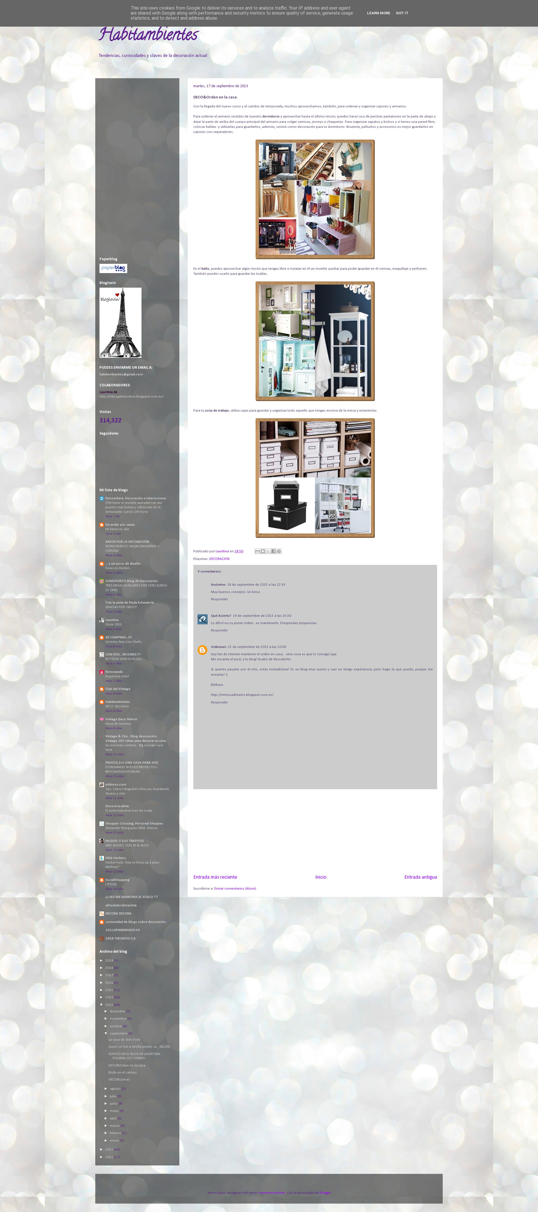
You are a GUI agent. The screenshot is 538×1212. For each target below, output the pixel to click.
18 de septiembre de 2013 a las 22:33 (256, 585)
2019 (109, 960)
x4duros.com (115, 784)
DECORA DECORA (118, 913)
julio (113, 1096)
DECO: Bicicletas (117, 706)
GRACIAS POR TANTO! (121, 607)
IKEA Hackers (115, 858)
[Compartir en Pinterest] (279, 551)
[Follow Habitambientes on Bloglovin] (120, 357)
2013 (109, 1005)
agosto (116, 1089)
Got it (402, 13)
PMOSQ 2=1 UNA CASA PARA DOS (131, 763)
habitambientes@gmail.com (121, 374)
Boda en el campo (122, 1072)
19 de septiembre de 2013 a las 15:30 (262, 616)
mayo (115, 1111)
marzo (115, 1126)
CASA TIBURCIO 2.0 (120, 938)
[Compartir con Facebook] (273, 551)
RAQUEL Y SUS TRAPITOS (124, 841)
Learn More (378, 13)
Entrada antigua (420, 877)
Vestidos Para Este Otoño (123, 642)
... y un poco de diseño (122, 563)
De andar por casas (120, 525)
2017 (109, 975)
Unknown (218, 647)
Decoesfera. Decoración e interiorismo (135, 498)
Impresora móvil (117, 676)
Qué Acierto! (221, 616)
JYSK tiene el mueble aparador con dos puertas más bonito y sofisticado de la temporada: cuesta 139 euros (133, 507)
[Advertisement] (315, 832)
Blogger (325, 1193)
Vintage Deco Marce (121, 719)
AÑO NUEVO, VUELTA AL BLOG (127, 845)
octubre (116, 1026)
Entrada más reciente (215, 877)
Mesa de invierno (118, 724)
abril (113, 1118)
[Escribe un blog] (263, 551)
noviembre (118, 1019)
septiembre (119, 1033)
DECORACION (219, 559)
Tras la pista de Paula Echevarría (129, 602)
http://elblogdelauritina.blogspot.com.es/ (131, 396)
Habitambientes (148, 36)
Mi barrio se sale (117, 529)
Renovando (114, 672)
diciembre (118, 1011)
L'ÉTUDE (111, 884)
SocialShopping (117, 880)
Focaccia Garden (117, 568)
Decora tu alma (117, 806)
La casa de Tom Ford (124, 1040)
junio (114, 1103)
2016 (109, 983)
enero (115, 1140)
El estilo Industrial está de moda (128, 810)
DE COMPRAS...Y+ (118, 637)
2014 (109, 997)
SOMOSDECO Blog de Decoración (131, 581)
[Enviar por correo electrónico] (257, 551)
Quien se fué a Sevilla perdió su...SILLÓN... (140, 1047)
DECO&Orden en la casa (126, 1065)
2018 (109, 968)
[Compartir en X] (268, 551)
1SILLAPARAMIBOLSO (122, 930)
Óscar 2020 (113, 624)
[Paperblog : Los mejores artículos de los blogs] (113, 272)
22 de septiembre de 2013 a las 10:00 (257, 647)
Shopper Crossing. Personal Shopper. (134, 823)
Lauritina (112, 620)
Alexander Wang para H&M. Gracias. (131, 828)
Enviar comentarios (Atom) (235, 888)
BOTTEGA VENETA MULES (123, 659)
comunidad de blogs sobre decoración (135, 922)
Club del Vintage (117, 689)
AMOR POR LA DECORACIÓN (127, 542)
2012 (109, 1149)
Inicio (320, 877)
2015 (109, 990)
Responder (219, 599)
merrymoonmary (272, 1193)
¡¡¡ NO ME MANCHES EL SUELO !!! (131, 897)
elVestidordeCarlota (120, 905)
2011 (109, 1157)
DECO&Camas (119, 1079)
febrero (116, 1133)
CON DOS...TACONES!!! (123, 654)
